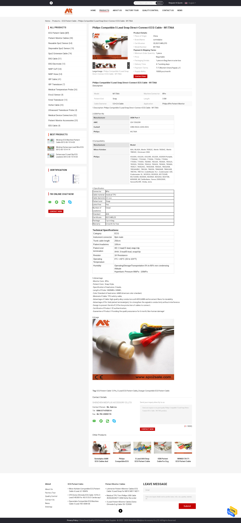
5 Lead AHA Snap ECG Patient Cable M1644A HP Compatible (142, 460)
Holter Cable (53, 105)
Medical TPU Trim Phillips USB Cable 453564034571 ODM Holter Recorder (121, 496)
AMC (96, 122)
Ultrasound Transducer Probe (61, 110)
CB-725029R (135, 122)
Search (159, 3)
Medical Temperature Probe (60, 89)
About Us (117, 10)
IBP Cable (52, 79)
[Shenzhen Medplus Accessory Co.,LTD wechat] (65, 202)
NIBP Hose (53, 74)
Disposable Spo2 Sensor (59, 48)
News (179, 10)
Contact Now (140, 76)
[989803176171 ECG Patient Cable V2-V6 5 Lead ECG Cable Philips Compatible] (183, 447)
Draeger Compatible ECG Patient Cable (153, 391)
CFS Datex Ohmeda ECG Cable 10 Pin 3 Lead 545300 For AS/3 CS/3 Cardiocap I (85, 496)
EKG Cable (52, 59)
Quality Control (150, 10)
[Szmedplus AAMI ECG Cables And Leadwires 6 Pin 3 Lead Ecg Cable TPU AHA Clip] (101, 447)
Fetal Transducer (55, 100)
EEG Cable (52, 125)
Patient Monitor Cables (58, 38)
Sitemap (48, 507)
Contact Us (168, 10)
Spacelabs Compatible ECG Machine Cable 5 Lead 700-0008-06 (84, 502)
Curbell (97, 127)
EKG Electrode (54, 64)
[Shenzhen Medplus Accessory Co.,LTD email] (51, 202)
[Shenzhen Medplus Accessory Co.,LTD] (69, 11)
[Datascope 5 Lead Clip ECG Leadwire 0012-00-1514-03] (50, 156)
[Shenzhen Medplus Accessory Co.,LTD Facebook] (51, 3)
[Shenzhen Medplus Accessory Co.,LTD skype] (71, 202)
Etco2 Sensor (54, 95)
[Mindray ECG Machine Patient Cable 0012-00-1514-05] (50, 141)
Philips (97, 132)
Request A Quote (176, 3)
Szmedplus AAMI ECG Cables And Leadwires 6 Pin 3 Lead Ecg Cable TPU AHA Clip (101, 460)
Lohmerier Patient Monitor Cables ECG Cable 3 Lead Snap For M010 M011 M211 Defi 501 (123, 490)
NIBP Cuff (52, 69)
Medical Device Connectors (60, 115)
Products (104, 10)
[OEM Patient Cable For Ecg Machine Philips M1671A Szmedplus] (163, 447)
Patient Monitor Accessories (61, 120)
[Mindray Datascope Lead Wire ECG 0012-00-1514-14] (50, 148)
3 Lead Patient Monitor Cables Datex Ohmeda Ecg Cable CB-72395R (122, 503)
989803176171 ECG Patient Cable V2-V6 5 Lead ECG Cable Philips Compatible (183, 460)
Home (93, 10)
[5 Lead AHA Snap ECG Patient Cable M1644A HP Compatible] (142, 447)
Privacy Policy (72, 520)
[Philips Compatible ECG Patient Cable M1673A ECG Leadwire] (122, 447)
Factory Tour (132, 10)
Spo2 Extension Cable (58, 53)
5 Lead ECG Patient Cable (127, 391)
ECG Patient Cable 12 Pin (106, 391)
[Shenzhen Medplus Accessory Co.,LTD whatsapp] (58, 202)
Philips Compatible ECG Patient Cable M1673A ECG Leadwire (122, 460)
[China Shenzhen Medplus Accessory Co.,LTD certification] (55, 178)
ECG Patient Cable (69, 21)
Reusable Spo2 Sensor (58, 43)
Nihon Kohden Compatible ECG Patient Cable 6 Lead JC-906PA (84, 490)
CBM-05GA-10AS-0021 (139, 127)
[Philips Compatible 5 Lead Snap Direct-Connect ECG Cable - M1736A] (107, 46)
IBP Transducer (55, 84)
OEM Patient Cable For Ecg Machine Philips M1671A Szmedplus (162, 460)
